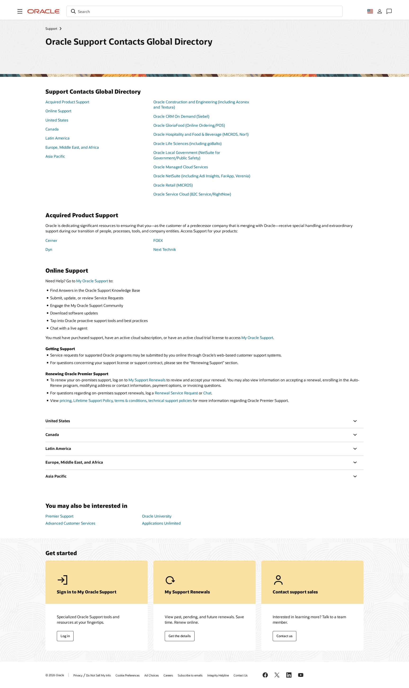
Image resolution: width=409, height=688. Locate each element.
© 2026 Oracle (54, 675)
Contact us (284, 636)
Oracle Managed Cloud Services (180, 166)
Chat (207, 392)
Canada (52, 128)
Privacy (77, 675)
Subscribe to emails (190, 675)
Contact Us (241, 675)
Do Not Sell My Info (98, 675)
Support (51, 28)
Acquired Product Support (67, 101)
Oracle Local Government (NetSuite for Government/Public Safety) (186, 155)
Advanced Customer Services (70, 523)
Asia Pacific (55, 156)
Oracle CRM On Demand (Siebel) (181, 116)
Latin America (57, 137)
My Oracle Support (92, 280)
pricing (65, 400)
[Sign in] (379, 11)
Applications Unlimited (161, 523)
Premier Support (59, 516)
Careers (168, 675)
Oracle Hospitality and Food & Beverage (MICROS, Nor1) (201, 134)
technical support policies (170, 400)
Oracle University (156, 516)
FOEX (158, 240)
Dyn (48, 249)
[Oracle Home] (44, 11)
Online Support (58, 110)
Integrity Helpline (218, 675)
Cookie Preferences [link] (128, 675)
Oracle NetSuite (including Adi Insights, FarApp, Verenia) (201, 175)
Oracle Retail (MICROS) (173, 185)
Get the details (180, 636)
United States (56, 120)
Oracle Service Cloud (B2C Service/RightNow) (192, 194)
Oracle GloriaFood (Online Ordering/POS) (189, 125)
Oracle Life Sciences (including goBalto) (187, 143)
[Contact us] (389, 11)
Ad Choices (151, 675)
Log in (65, 636)
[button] (20, 11)
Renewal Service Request (176, 392)
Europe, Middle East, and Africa (72, 147)
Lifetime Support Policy (93, 400)
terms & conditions (131, 400)
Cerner (51, 240)
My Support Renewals (147, 379)
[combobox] (204, 11)
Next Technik (164, 249)
